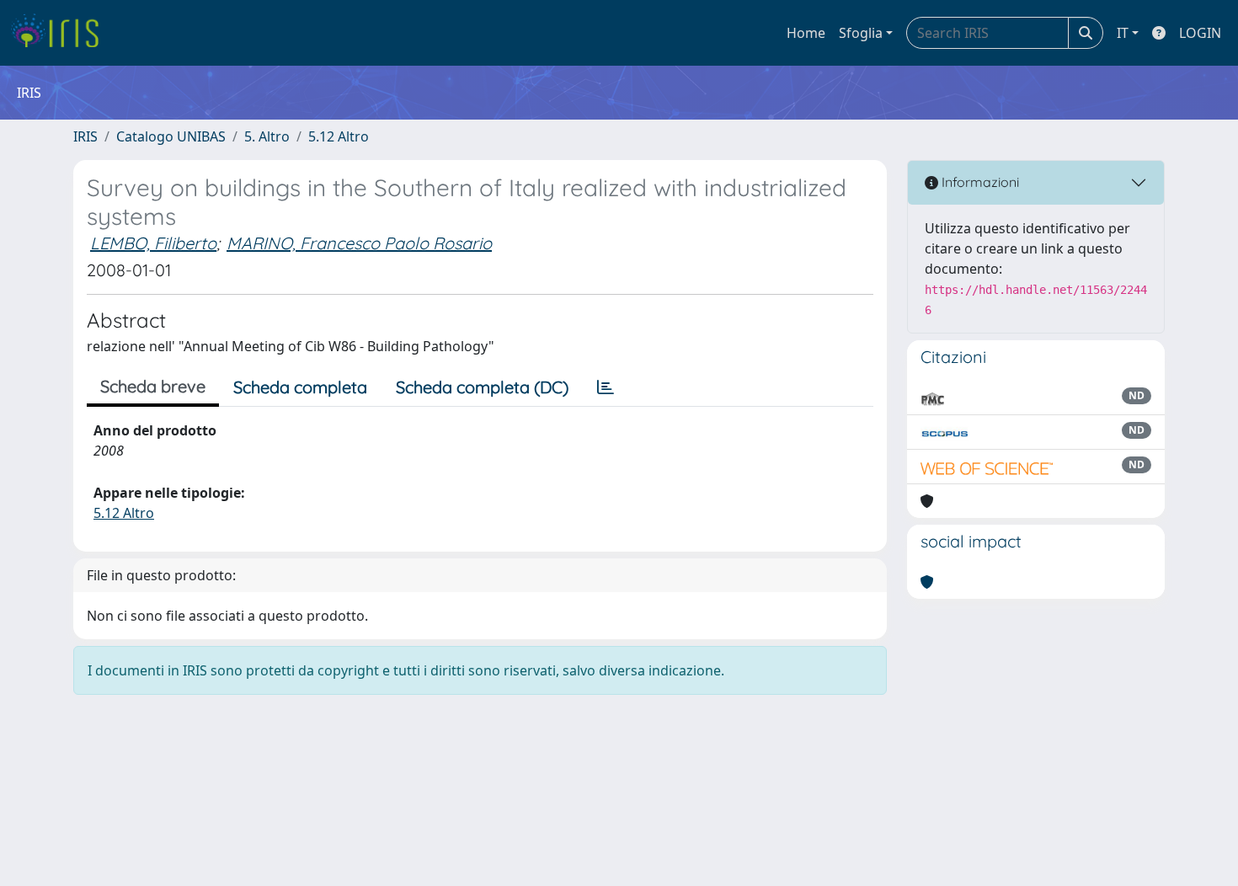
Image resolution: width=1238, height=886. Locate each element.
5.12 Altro (338, 136)
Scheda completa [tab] (300, 387)
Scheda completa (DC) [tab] (482, 387)
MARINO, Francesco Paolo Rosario (359, 243)
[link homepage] (61, 33)
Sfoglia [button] (861, 33)
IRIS (85, 136)
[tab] (605, 387)
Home (806, 33)
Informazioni (978, 181)
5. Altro (267, 136)
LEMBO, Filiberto (153, 243)
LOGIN (1200, 33)
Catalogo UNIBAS (171, 136)
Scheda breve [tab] (152, 386)
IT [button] (1123, 33)
